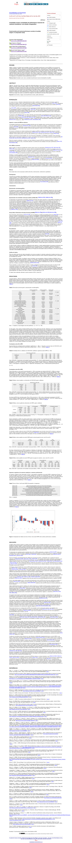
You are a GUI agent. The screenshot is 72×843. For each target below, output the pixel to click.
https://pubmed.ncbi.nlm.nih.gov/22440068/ (18, 730)
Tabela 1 (11, 283)
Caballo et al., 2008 (14, 209)
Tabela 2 (47, 347)
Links (47, 671)
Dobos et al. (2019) (14, 563)
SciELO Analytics (52, 17)
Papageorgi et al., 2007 (28, 119)
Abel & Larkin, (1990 (27, 558)
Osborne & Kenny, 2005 (36, 132)
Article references (52, 26)
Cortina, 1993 (35, 265)
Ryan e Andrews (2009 (44, 181)
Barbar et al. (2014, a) (57, 554)
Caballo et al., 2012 (41, 197)
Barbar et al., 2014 (38, 212)
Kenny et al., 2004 (53, 212)
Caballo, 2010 (36, 432)
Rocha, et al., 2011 (46, 212)
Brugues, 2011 (48, 115)
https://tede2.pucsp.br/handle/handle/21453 (53, 797)
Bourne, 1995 (27, 112)
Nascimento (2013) (12, 555)
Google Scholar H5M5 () (54, 19)
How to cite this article (53, 28)
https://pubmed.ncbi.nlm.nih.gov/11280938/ (31, 690)
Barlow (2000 (56, 214)
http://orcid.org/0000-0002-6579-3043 (19, 51)
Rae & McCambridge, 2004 (45, 605)
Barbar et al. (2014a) (27, 610)
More (50, 41)
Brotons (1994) (34, 558)
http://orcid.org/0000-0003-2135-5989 (19, 47)
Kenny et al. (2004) (22, 569)
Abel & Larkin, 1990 (57, 147)
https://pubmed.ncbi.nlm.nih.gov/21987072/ (24, 705)
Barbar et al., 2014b (28, 638)
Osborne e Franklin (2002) (35, 576)
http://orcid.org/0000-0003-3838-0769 (19, 40)
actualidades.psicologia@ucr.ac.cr (36, 841)
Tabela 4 (46, 399)
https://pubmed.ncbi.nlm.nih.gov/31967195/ (18, 709)
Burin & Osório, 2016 (36, 105)
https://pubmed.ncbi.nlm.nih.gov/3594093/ (45, 801)
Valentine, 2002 (20, 115)
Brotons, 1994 (59, 141)
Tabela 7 (29, 479)
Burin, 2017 (20, 650)
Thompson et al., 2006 (27, 125)
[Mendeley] (48, 41)
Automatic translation (53, 32)
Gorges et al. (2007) (53, 551)
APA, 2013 (58, 104)
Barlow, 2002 (55, 591)
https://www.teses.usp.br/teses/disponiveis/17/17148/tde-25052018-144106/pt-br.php (26, 716)
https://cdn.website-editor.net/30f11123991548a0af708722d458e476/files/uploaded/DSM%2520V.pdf (35, 674)
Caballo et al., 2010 (49, 197)
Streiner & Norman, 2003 (34, 262)
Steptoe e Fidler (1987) (31, 582)
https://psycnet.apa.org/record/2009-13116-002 (25, 720)
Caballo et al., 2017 (30, 200)
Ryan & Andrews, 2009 (36, 119)
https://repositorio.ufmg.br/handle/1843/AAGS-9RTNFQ (20, 775)
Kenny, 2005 (43, 115)
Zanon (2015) (34, 554)
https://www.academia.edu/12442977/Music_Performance (21, 807)
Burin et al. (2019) (20, 555)
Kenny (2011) (16, 126)
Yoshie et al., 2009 (27, 576)
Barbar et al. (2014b (35, 159)
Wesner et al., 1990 (32, 117)
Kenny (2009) (13, 107)
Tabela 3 (58, 376)
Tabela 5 (51, 433)
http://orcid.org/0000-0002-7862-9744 (19, 44)
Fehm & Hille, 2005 (25, 117)
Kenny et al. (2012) (13, 562)
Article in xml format (52, 24)
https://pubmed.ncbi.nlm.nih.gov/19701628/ (22, 824)
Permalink (51, 45)
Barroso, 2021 (35, 657)
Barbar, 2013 (38, 605)
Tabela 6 (23, 454)
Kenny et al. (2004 (27, 214)
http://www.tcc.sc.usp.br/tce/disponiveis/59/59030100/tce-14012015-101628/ (24, 678)
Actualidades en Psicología (17, 12)
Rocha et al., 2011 (13, 119)
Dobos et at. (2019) (47, 602)
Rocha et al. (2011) (49, 158)
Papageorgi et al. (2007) (19, 558)
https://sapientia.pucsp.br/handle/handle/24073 (18, 696)
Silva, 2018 (47, 233)
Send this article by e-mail (54, 34)
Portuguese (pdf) (52, 23)
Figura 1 (16, 506)
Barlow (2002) (33, 109)
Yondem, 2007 (51, 132)
